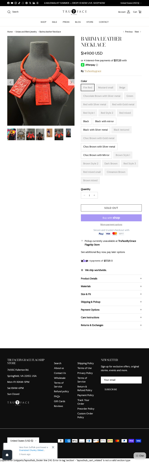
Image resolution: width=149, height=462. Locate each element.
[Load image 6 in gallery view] (40, 81)
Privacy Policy (85, 372)
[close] (53, 447)
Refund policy (61, 391)
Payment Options (90, 309)
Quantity (86, 189)
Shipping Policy (85, 363)
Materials (86, 286)
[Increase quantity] (95, 195)
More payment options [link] (111, 224)
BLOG (78, 22)
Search (57, 363)
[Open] (7, 455)
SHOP (43, 22)
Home (10, 32)
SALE (54, 22)
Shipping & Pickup (90, 301)
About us (59, 368)
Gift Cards (59, 401)
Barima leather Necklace (50, 32)
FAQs (57, 396)
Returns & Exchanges (92, 325)
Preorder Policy (85, 408)
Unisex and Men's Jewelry (26, 32)
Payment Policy (85, 395)
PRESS (66, 22)
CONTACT (104, 22)
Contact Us (60, 372)
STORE (89, 22)
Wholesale (59, 377)
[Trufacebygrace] (75, 12)
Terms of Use (84, 368)
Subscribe (111, 389)
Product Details (89, 278)
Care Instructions (90, 317)
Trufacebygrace (92, 71)
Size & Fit (86, 294)
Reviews (58, 406)
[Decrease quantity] (83, 195)
